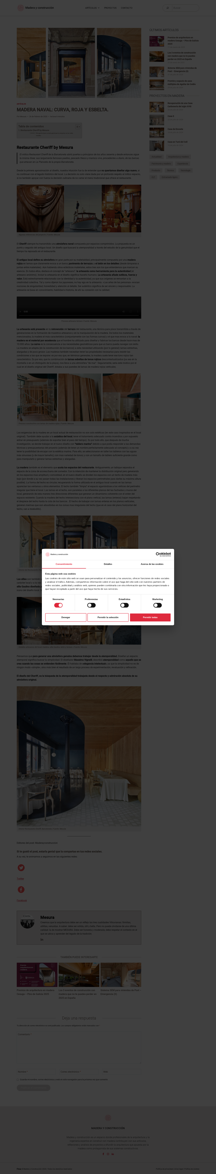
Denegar (65, 617)
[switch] (91, 605)
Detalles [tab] (108, 564)
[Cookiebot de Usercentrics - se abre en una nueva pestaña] (158, 554)
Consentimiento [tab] (64, 564)
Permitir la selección (108, 617)
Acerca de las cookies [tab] (152, 564)
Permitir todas (150, 617)
